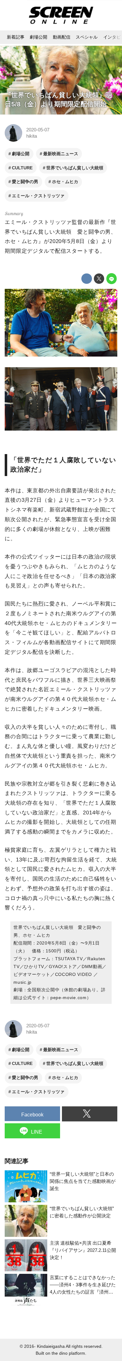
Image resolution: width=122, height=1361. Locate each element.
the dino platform (68, 1353)
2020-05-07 (37, 129)
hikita (31, 136)
